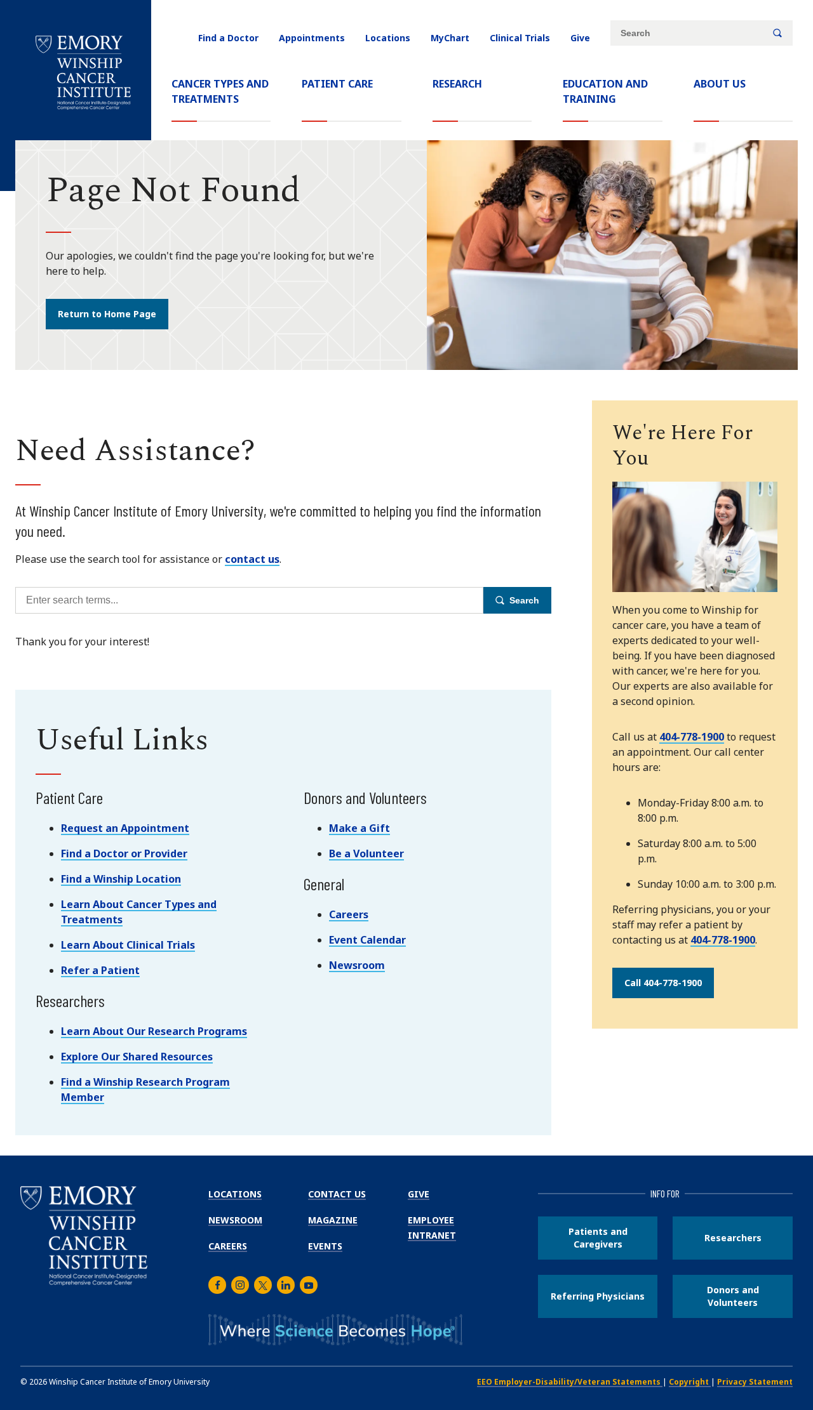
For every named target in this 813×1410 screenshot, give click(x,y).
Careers (348, 914)
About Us (720, 84)
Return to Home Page (107, 314)
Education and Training (605, 91)
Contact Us (337, 1194)
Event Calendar (367, 940)
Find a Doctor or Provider (124, 853)
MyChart (450, 38)
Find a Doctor (228, 38)
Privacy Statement (755, 1381)
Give (580, 38)
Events (325, 1246)
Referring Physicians (598, 1296)
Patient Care (337, 84)
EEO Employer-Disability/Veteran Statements (569, 1381)
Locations (387, 38)
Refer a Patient (100, 970)
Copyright (690, 1381)
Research (457, 84)
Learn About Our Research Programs (154, 1031)
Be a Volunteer (366, 853)
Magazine (333, 1220)
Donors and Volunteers (733, 1296)
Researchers (733, 1238)
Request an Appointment (125, 828)
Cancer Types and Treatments (220, 91)
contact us (252, 559)
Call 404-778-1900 (663, 983)
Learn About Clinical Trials (128, 945)
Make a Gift (359, 828)
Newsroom (357, 965)
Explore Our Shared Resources (137, 1057)
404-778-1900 (691, 737)
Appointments (312, 38)
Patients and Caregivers (598, 1237)
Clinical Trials (520, 38)
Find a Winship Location (121, 879)
